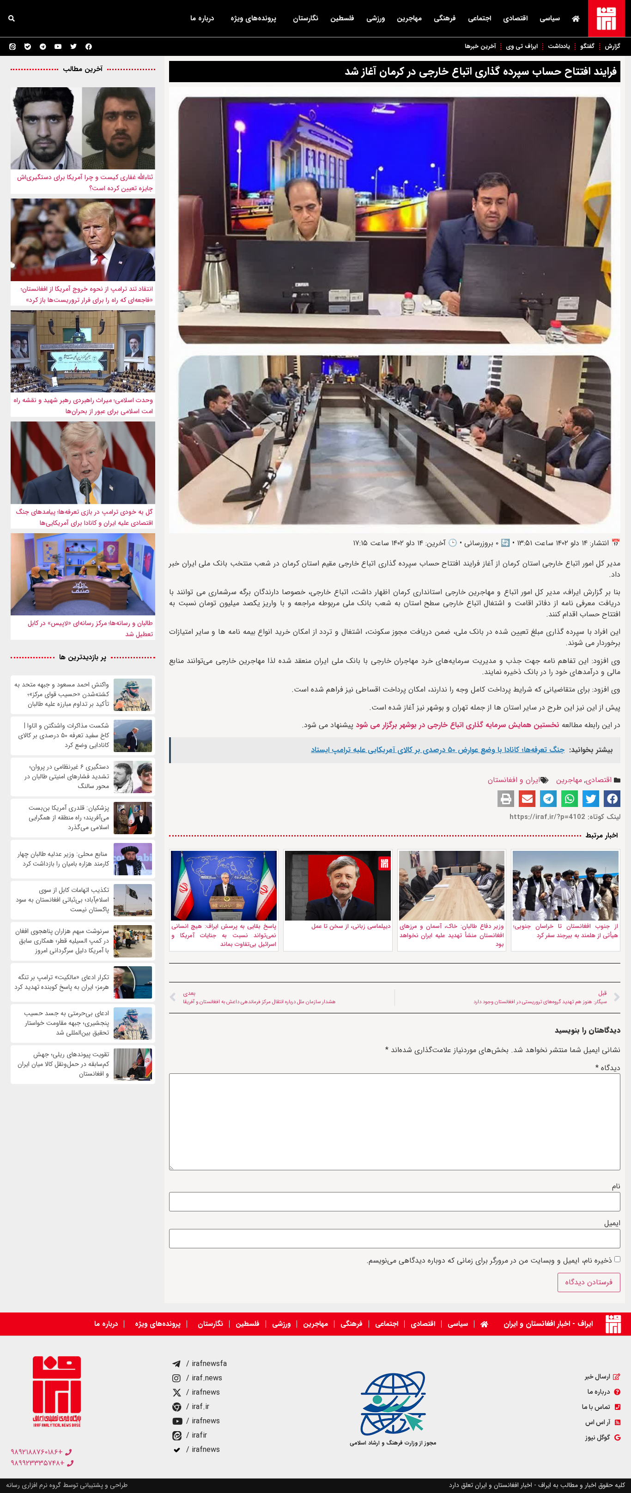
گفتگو (587, 46)
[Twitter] (73, 46)
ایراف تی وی (522, 46)
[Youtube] (58, 46)
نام (616, 1186)
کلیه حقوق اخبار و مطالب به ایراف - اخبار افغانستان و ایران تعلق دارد (537, 1485)
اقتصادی (515, 18)
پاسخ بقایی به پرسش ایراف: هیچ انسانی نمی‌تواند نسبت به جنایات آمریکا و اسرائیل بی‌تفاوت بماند (223, 935)
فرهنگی (445, 18)
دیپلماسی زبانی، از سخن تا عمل (350, 926)
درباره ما (202, 18)
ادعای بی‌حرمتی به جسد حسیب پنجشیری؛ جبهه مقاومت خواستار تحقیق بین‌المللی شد (66, 1023)
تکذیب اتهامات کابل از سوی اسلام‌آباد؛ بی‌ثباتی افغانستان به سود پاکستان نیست (62, 900)
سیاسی (550, 18)
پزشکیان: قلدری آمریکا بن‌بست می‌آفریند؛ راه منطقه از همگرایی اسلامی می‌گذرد (69, 817)
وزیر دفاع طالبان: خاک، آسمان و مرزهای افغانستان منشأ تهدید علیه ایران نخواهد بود (452, 935)
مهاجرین (409, 18)
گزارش (612, 46)
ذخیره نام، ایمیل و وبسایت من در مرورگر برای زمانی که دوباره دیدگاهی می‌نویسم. (489, 1260)
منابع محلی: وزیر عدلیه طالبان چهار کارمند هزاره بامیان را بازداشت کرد (63, 859)
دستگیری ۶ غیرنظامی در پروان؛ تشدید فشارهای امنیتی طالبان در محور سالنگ (66, 776)
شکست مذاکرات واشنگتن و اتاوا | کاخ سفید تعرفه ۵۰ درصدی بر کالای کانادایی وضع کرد (63, 735)
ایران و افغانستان (514, 780)
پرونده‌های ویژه (253, 18)
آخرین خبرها (480, 46)
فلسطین (342, 18)
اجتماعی (479, 18)
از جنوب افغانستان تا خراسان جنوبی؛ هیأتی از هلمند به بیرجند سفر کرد (565, 930)
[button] (12, 18)
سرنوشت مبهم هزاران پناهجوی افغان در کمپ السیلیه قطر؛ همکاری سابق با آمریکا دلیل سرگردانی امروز (62, 941)
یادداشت (559, 46)
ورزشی (375, 18)
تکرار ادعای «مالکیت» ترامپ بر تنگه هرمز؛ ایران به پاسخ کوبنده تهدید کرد (61, 982)
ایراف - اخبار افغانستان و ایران (548, 1324)
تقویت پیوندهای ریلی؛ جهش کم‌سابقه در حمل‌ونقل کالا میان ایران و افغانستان (63, 1064)
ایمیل (612, 1223)
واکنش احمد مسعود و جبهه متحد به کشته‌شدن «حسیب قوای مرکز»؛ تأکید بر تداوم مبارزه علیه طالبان (61, 694)
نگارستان (305, 18)
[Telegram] (42, 46)
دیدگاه (607, 1068)
